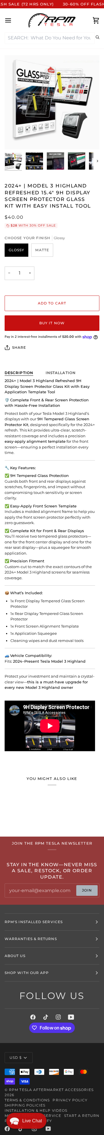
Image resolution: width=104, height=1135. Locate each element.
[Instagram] (58, 1017)
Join (87, 890)
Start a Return (81, 1115)
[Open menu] (13, 20)
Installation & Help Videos (36, 1110)
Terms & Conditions (27, 1100)
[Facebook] (32, 1017)
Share (19, 347)
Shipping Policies (25, 1105)
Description (19, 373)
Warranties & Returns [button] (31, 939)
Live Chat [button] (32, 1120)
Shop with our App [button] (27, 973)
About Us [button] (15, 956)
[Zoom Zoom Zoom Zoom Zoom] (52, 102)
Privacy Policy (70, 1100)
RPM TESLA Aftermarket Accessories (51, 1090)
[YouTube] (71, 1017)
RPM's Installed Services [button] (34, 922)
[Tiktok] (45, 1017)
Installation (61, 373)
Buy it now (52, 323)
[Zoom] (15, 139)
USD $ (16, 1057)
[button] (26, 1121)
